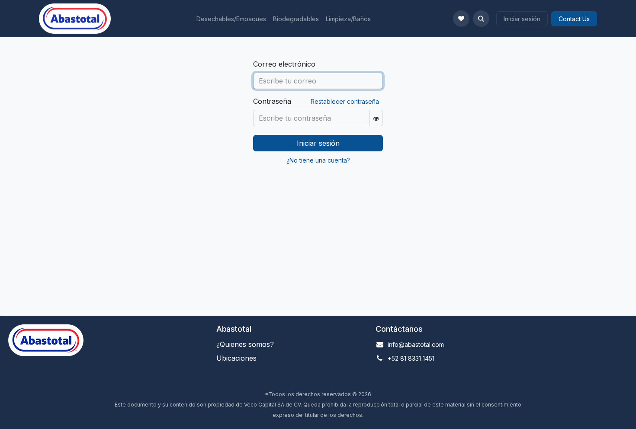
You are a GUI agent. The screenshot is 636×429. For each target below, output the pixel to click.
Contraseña (272, 101)
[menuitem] (231, 19)
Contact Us (574, 18)
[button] (481, 18)
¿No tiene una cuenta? (318, 160)
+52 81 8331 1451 (411, 358)
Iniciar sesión (522, 18)
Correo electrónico (284, 64)
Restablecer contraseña (345, 101)
